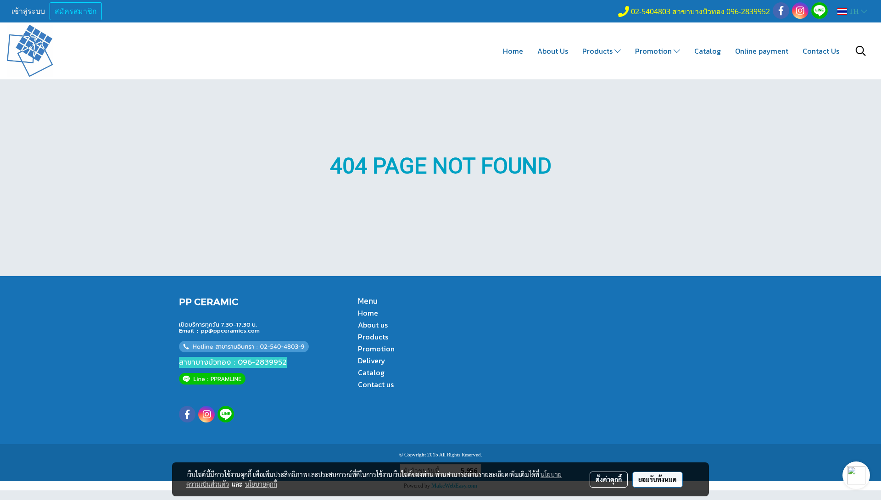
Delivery (371, 360)
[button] (861, 51)
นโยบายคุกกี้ (261, 484)
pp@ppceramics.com (230, 330)
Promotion (654, 50)
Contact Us (821, 50)
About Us (552, 50)
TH (854, 11)
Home (513, 50)
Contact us (376, 384)
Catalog (707, 50)
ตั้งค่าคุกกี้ (609, 479)
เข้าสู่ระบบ (28, 11)
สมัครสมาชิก (76, 11)
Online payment (761, 50)
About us (373, 324)
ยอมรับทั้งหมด (657, 479)
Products (598, 50)
